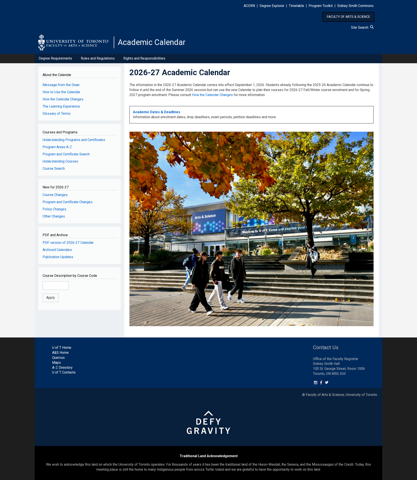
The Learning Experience (61, 106)
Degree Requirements (55, 58)
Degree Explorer (272, 6)
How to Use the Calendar (61, 92)
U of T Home (61, 347)
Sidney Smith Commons (355, 6)
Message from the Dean (61, 85)
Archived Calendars (57, 250)
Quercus (58, 357)
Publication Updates (58, 257)
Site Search (360, 27)
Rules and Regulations (98, 58)
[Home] (76, 42)
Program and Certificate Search (66, 154)
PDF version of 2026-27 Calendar (68, 243)
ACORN (249, 6)
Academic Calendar (151, 42)
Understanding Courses (60, 161)
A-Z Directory (62, 367)
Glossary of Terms (57, 113)
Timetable (296, 6)
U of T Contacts (64, 372)
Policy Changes (54, 209)
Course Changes (55, 195)
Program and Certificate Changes (68, 202)
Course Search (54, 168)
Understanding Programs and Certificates (74, 140)
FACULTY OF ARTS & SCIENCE (348, 17)
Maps (56, 362)
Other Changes (54, 216)
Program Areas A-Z (57, 147)
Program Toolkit (321, 6)
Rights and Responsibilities (144, 58)
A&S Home (60, 352)
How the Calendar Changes (63, 99)
